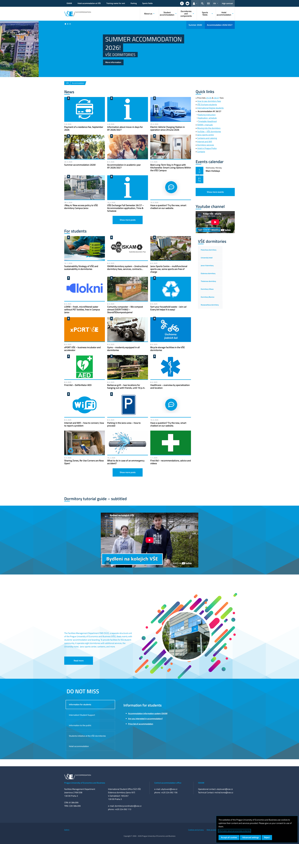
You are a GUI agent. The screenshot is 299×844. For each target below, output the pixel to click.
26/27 (216, 97)
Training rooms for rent (115, 3)
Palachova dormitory (208, 249)
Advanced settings (250, 837)
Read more (79, 660)
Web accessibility (213, 829)
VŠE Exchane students (207, 104)
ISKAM (69, 3)
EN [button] (214, 3)
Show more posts (127, 219)
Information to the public (80, 725)
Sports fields (147, 3)
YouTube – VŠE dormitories (209, 131)
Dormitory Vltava (207, 289)
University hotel (207, 257)
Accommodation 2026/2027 (219, 24)
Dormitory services (205, 144)
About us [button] (148, 13)
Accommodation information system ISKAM (147, 713)
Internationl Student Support (82, 715)
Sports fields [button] (205, 13)
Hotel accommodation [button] (224, 13)
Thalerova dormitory (208, 281)
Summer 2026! (195, 24)
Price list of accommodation (140, 723)
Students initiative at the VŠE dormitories (87, 735)
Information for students (80, 704)
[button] (182, 3)
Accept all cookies (229, 837)
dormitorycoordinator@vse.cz (128, 805)
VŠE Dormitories (82, 54)
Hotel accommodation (79, 746)
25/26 (209, 97)
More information (75, 62)
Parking (134, 3)
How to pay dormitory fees (209, 101)
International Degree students (210, 107)
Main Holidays (213, 171)
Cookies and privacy (196, 829)
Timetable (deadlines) (207, 121)
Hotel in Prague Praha (207, 148)
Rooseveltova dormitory (210, 304)
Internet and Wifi (204, 141)
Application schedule (207, 118)
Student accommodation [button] (167, 13)
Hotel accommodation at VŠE (89, 3)
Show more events (215, 192)
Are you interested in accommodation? (145, 718)
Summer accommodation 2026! (105, 43)
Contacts (201, 151)
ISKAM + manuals (205, 124)
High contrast (227, 3)
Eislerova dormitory (208, 273)
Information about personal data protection (234, 831)
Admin (66, 829)
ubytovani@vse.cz (169, 789)
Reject (267, 837)
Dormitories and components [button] (186, 14)
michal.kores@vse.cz (223, 792)
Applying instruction (207, 114)
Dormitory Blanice (207, 297)
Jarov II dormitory (207, 265)
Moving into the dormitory (209, 128)
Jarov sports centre (205, 134)
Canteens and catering (207, 138)
